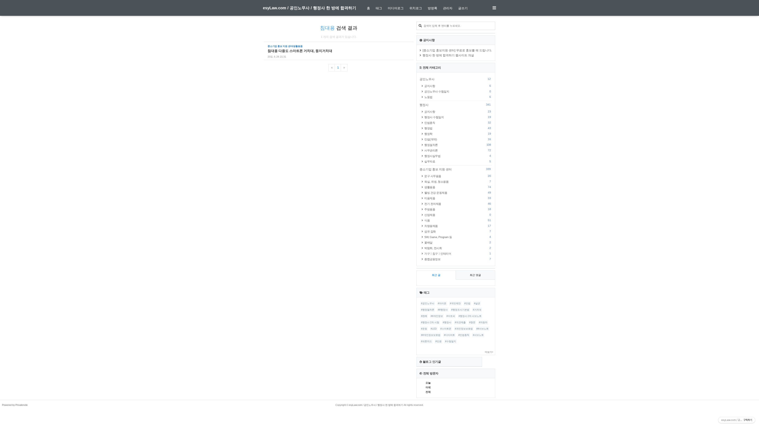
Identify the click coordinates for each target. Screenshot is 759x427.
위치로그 (415, 8)
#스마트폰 (445, 328)
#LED (434, 328)
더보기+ (489, 352)
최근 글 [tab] (436, 275)
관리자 (447, 8)
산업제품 (457, 214)
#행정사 (447, 322)
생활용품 (457, 187)
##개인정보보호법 (430, 335)
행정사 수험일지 (457, 117)
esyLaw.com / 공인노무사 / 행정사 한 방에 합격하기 (309, 8)
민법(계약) (457, 139)
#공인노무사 (427, 303)
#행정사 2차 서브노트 (470, 316)
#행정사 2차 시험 (430, 322)
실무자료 (457, 161)
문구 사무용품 (457, 176)
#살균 (477, 303)
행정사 (455, 105)
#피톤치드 (426, 341)
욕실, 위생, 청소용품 (457, 181)
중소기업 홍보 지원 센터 (455, 169)
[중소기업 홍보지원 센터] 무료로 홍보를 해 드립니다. (457, 50)
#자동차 (483, 322)
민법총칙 (457, 122)
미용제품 (457, 198)
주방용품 (457, 209)
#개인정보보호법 (464, 328)
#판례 (424, 316)
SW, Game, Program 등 (457, 237)
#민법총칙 (463, 335)
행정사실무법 (457, 156)
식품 (457, 220)
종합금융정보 (457, 259)
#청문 (472, 322)
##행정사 (443, 309)
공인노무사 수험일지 (457, 91)
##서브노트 (482, 328)
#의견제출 (460, 322)
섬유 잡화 (457, 231)
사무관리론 (457, 150)
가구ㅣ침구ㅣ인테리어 (457, 253)
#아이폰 (442, 303)
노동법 (457, 97)
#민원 (438, 341)
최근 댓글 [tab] (475, 275)
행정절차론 (457, 144)
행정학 (457, 133)
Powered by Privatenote (15, 405)
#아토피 (451, 316)
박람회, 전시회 (457, 248)
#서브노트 (478, 335)
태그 (379, 8)
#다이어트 (449, 335)
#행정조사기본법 (460, 309)
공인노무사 (455, 79)
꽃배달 (457, 242)
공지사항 (457, 86)
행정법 (457, 128)
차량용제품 (457, 226)
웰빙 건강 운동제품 (457, 192)
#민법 (467, 303)
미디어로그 (396, 8)
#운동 (424, 328)
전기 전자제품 (457, 203)
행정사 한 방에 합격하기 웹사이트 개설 (448, 55)
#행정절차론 (427, 309)
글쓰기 (463, 8)
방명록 (432, 8)
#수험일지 (450, 341)
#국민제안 (455, 303)
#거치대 (477, 309)
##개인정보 (437, 316)
